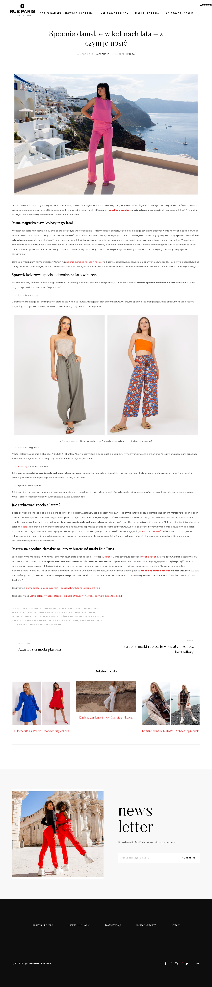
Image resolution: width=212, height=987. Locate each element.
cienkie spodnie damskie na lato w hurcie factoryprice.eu (60, 608)
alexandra (102, 54)
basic (24, 526)
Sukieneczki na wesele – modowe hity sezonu (41, 731)
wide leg (22, 466)
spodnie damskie (119, 210)
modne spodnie (150, 556)
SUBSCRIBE (188, 858)
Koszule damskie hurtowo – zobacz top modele (170, 731)
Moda (131, 54)
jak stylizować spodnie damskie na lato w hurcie (46, 612)
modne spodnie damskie (155, 570)
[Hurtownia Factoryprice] (186, 963)
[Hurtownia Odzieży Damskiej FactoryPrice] (197, 963)
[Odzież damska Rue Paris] (165, 963)
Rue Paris (107, 556)
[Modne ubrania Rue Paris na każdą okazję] (175, 963)
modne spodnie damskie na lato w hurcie (51, 620)
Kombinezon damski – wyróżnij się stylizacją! (106, 717)
